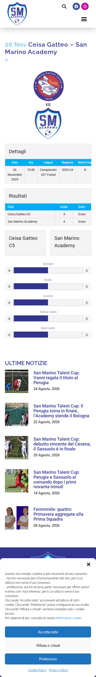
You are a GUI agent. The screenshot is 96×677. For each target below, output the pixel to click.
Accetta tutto (48, 632)
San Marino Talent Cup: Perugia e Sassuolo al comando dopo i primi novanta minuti (56, 479)
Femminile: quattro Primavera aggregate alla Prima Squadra (58, 514)
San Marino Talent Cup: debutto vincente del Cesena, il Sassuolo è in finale (62, 443)
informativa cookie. (69, 618)
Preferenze (48, 659)
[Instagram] (85, 6)
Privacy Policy (58, 670)
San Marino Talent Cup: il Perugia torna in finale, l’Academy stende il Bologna (61, 410)
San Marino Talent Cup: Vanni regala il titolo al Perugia (56, 377)
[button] (88, 564)
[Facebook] (76, 6)
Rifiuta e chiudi (48, 645)
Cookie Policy (37, 670)
